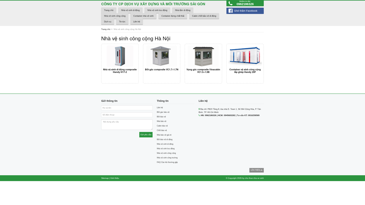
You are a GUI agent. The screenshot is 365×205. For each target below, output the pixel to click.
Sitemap (105, 178)
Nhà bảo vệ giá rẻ (164, 135)
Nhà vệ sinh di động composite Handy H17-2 (120, 71)
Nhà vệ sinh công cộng (114, 16)
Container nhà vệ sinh (143, 16)
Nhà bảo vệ (161, 121)
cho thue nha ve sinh (254, 178)
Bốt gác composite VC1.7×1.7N (161, 69)
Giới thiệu (114, 178)
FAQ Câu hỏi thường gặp (167, 162)
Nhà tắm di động (182, 10)
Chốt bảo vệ (162, 130)
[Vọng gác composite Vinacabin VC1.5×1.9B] (203, 56)
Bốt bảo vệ (161, 117)
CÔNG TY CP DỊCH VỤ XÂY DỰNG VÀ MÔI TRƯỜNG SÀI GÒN (153, 3)
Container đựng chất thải (172, 16)
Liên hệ (136, 21)
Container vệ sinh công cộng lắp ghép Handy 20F (245, 71)
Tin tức (122, 21)
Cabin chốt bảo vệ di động (204, 16)
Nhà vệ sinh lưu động (157, 10)
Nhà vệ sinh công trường (167, 158)
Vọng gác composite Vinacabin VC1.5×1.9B (203, 71)
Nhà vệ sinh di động (130, 10)
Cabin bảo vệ (162, 126)
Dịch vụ (107, 21)
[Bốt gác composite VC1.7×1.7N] (162, 56)
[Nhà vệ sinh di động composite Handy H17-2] (120, 56)
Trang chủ (108, 10)
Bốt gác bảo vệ (163, 112)
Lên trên (255, 170)
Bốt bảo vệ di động (164, 139)
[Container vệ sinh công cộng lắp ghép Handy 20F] (245, 56)
